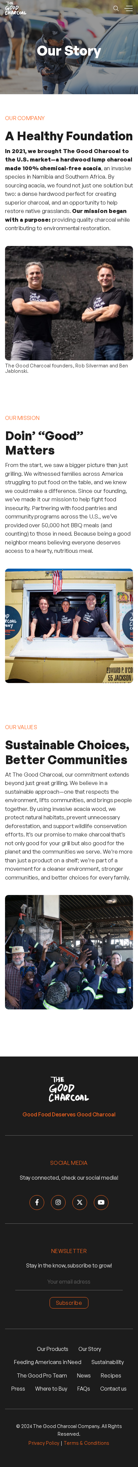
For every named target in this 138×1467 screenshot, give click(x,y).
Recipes (111, 1375)
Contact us (113, 1388)
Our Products (52, 1349)
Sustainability (107, 1362)
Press (18, 1388)
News (84, 1375)
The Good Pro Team (42, 1375)
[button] (128, 8)
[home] (15, 8)
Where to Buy (51, 1388)
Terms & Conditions (87, 1443)
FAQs (83, 1388)
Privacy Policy (43, 1443)
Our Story (89, 1349)
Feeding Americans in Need (48, 1362)
